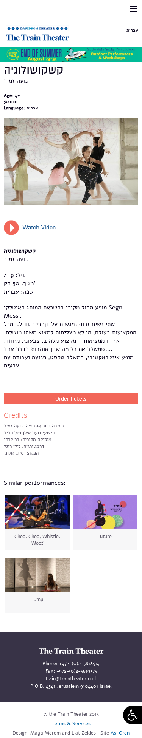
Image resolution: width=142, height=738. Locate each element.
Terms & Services (71, 723)
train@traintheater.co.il (71, 678)
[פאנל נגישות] (132, 715)
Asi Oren (120, 733)
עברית (132, 30)
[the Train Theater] (45, 41)
